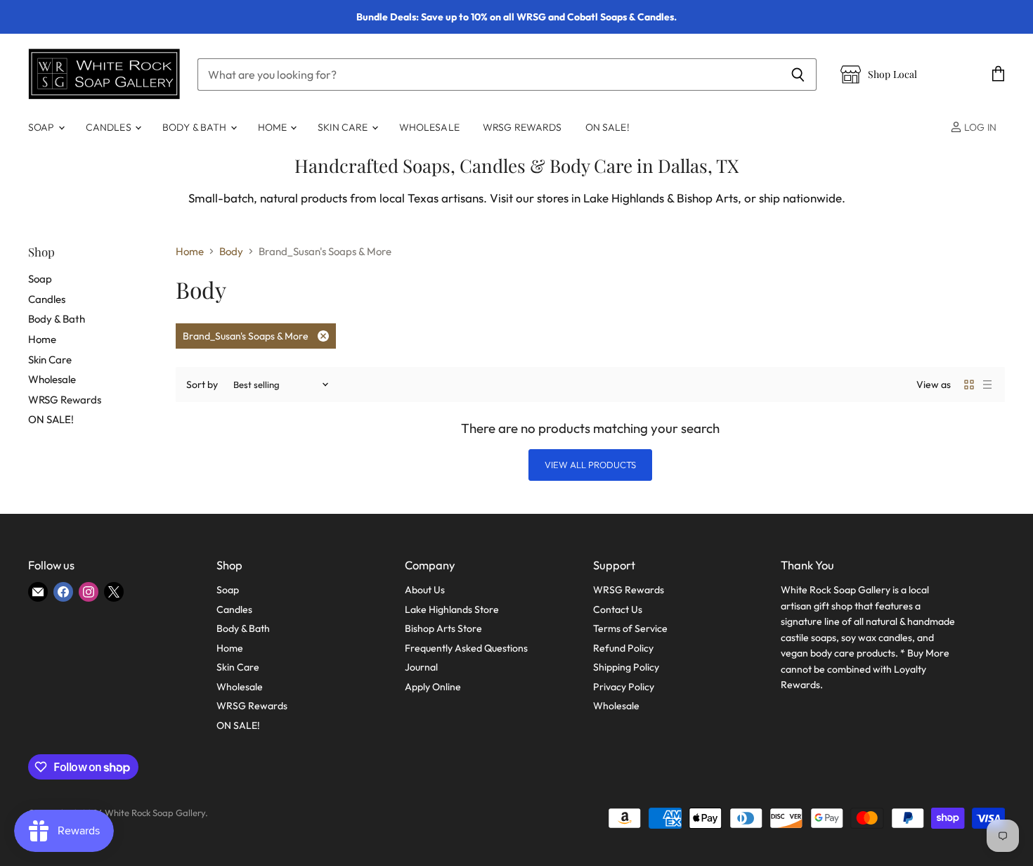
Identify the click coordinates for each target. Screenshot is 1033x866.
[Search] (798, 74)
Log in (979, 127)
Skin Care (344, 127)
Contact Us (617, 609)
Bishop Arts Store (443, 628)
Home (274, 127)
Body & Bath (195, 127)
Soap (42, 127)
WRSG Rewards (522, 127)
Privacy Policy (623, 686)
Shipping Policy (626, 667)
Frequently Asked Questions (466, 648)
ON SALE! (607, 127)
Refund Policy (623, 648)
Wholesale (429, 127)
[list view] (987, 384)
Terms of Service (630, 628)
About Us (425, 589)
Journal (421, 667)
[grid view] (969, 384)
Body (231, 251)
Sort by (202, 384)
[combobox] (488, 74)
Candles (110, 127)
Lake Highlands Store (452, 609)
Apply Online (433, 686)
